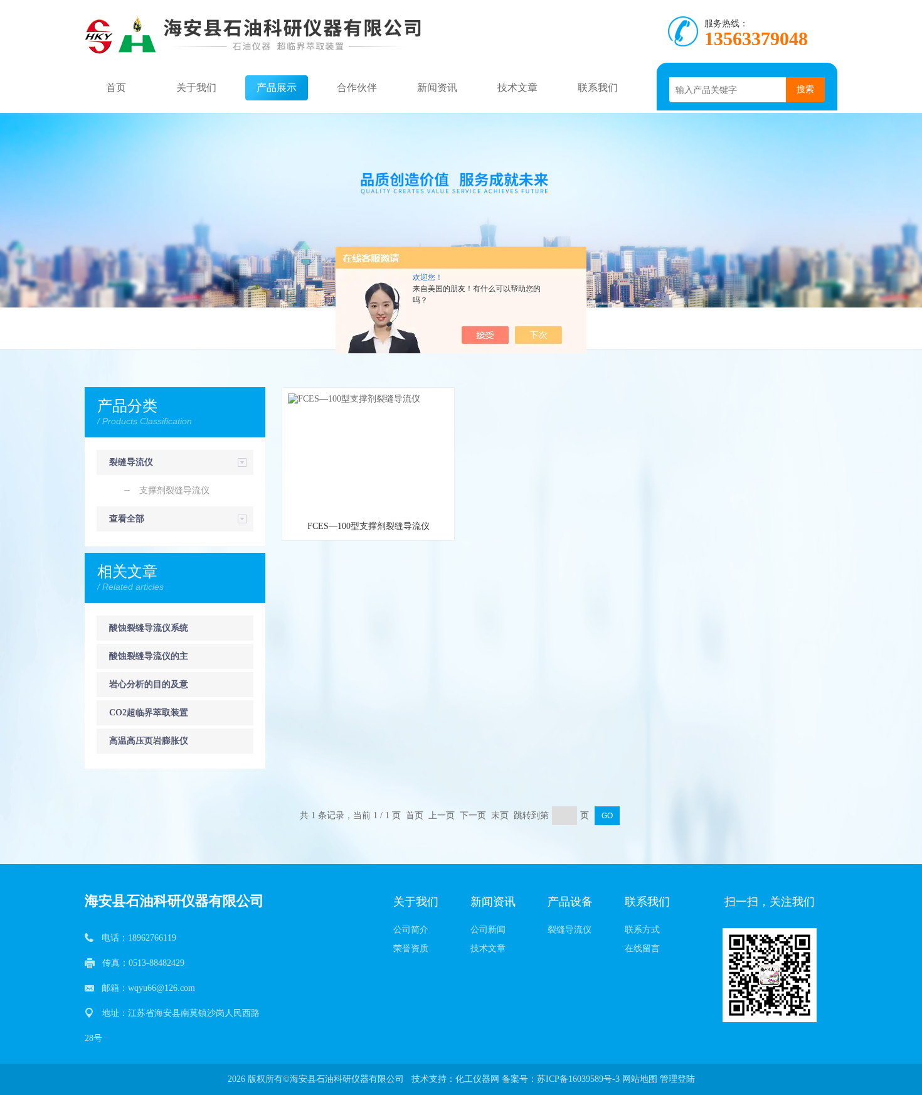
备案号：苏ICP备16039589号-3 (561, 1079)
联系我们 (598, 87)
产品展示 (277, 87)
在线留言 (642, 948)
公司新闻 (488, 929)
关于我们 (196, 87)
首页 (116, 87)
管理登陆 (677, 1079)
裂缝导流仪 (131, 462)
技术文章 (517, 87)
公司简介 (410, 929)
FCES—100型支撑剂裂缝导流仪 (368, 526)
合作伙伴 (357, 87)
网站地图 (639, 1079)
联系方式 (642, 929)
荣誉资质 (410, 948)
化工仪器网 (477, 1079)
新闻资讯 (437, 87)
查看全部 (126, 518)
